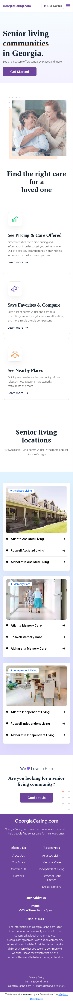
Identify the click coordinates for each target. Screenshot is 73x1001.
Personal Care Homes (51, 878)
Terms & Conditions (36, 981)
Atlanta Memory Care (26, 625)
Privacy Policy (37, 977)
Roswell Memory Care (26, 637)
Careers (18, 876)
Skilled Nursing (51, 887)
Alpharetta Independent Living (32, 735)
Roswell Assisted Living (27, 550)
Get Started (19, 72)
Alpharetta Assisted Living (30, 562)
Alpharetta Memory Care (29, 648)
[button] (53, 6)
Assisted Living (22, 490)
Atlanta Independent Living (30, 712)
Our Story (18, 862)
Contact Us (37, 798)
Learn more (15, 262)
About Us (18, 856)
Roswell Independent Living (30, 723)
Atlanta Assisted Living (27, 539)
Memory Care (21, 584)
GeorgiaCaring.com (17, 6)
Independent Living (25, 670)
